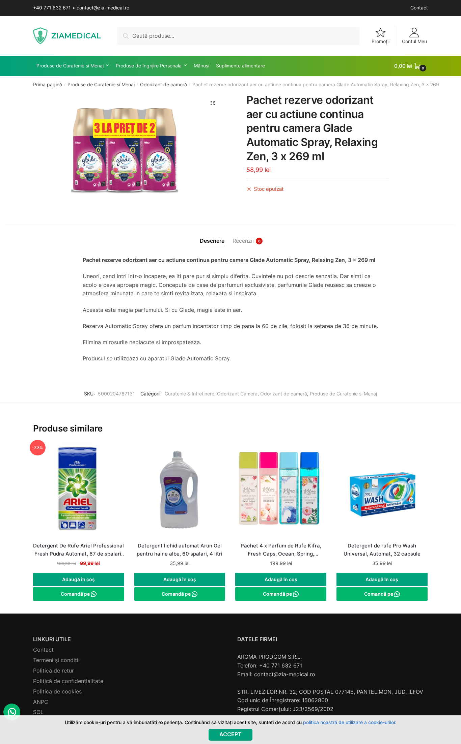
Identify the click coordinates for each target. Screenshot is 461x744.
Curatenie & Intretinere (189, 393)
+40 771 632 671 (52, 7)
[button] (212, 103)
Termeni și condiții (56, 660)
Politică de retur (53, 670)
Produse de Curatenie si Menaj (101, 84)
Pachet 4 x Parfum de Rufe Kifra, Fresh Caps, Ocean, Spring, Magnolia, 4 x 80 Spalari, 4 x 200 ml (281, 550)
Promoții (380, 41)
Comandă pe (76, 594)
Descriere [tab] (212, 240)
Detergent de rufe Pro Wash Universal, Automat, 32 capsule (382, 549)
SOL (38, 712)
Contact (419, 7)
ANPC (40, 701)
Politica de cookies (57, 691)
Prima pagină (47, 84)
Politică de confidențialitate (68, 681)
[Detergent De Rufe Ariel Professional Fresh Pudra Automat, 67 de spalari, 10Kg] (78, 492)
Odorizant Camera (237, 393)
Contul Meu (414, 41)
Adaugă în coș (78, 579)
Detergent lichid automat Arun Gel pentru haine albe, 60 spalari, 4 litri (179, 549)
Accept (230, 734)
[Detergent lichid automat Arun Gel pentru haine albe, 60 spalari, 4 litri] (179, 492)
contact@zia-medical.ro (103, 7)
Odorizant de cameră (163, 84)
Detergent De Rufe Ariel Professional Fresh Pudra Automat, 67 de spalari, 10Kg (78, 550)
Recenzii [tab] (243, 240)
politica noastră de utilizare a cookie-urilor (349, 722)
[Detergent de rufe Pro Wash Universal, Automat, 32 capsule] (382, 492)
